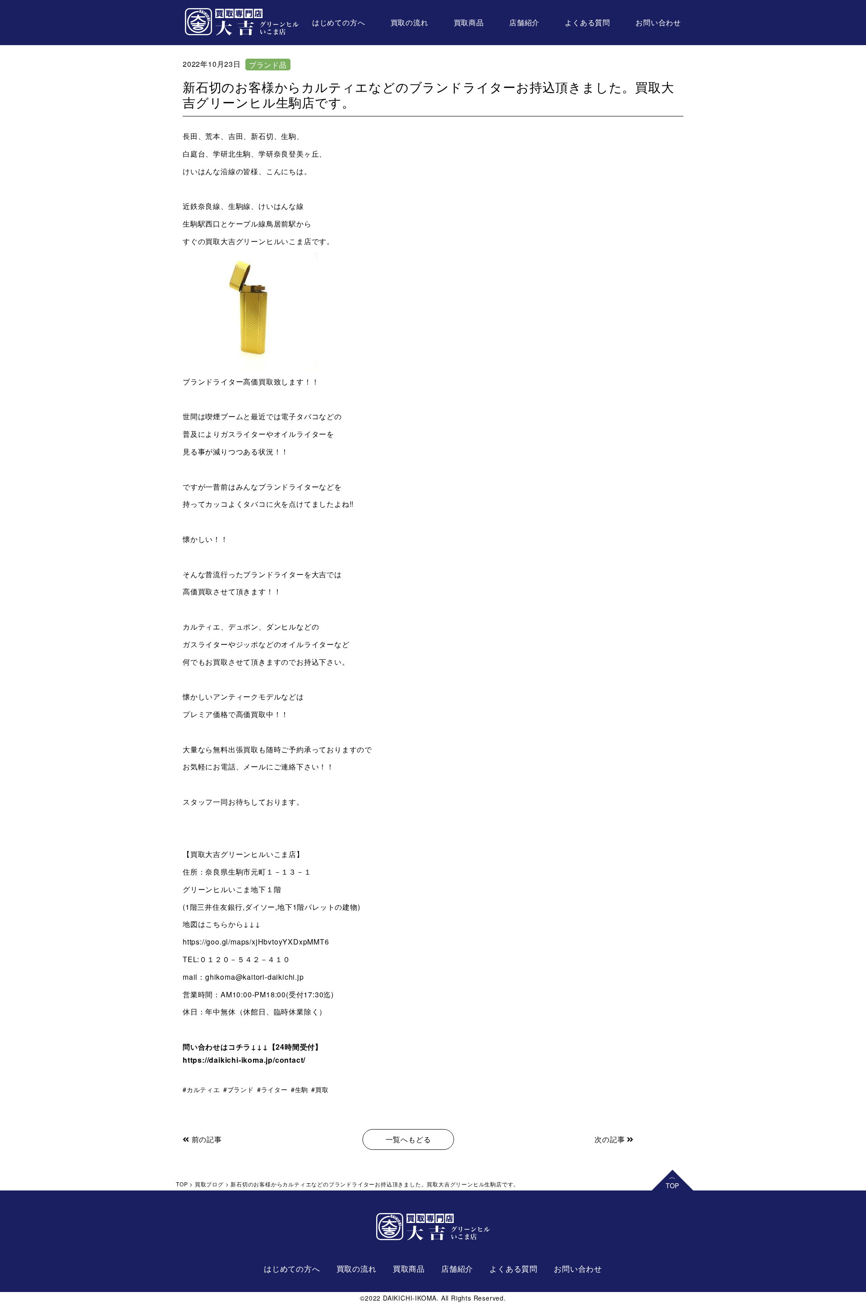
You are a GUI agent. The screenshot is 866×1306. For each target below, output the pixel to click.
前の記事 (205, 1139)
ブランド (240, 1089)
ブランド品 (268, 65)
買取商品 (469, 22)
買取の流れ (409, 22)
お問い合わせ (658, 22)
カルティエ (203, 1089)
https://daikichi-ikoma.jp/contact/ (244, 1060)
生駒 (301, 1089)
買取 (321, 1089)
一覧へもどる (408, 1139)
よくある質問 (587, 22)
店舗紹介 (524, 22)
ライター (274, 1089)
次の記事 (610, 1139)
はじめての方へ (338, 22)
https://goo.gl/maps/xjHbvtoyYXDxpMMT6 (256, 941)
